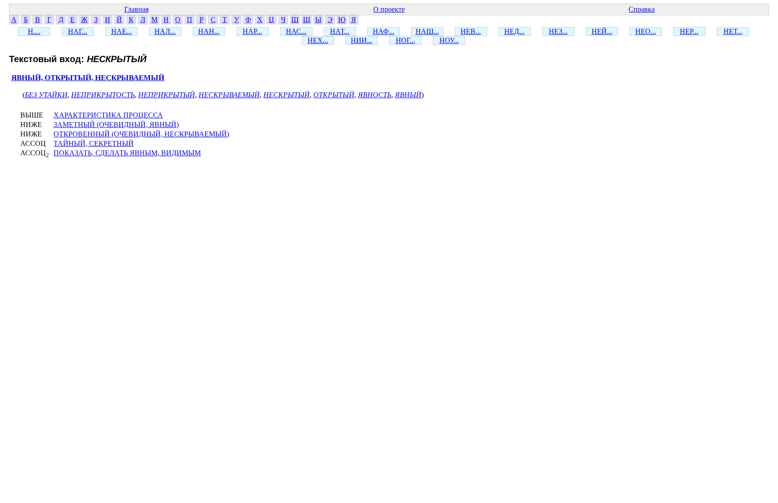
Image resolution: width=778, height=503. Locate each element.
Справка (642, 9)
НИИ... (361, 40)
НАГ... (77, 31)
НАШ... (427, 31)
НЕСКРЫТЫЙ (286, 95)
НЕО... (645, 31)
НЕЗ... (558, 31)
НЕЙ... (602, 31)
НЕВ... (471, 31)
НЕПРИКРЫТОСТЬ (103, 95)
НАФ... (383, 31)
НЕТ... (733, 31)
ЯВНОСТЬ (374, 95)
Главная (136, 9)
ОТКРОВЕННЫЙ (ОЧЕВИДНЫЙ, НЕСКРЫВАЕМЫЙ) (141, 134)
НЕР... (689, 31)
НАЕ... (121, 31)
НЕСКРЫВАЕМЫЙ (229, 95)
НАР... (252, 31)
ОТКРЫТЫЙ (333, 95)
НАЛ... (165, 31)
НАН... (209, 31)
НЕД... (514, 31)
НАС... (296, 31)
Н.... (34, 31)
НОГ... (405, 40)
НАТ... (339, 31)
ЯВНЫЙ (408, 95)
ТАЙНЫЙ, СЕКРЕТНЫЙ (94, 143)
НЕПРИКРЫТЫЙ (166, 95)
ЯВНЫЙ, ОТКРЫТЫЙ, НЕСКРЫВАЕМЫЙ (87, 77)
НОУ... (449, 40)
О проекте (389, 9)
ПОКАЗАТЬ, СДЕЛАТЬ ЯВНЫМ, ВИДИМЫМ (127, 153)
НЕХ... (318, 40)
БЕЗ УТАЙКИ (46, 95)
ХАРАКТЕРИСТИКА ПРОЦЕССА (108, 115)
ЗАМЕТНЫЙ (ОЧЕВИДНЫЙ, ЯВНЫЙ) (116, 124)
